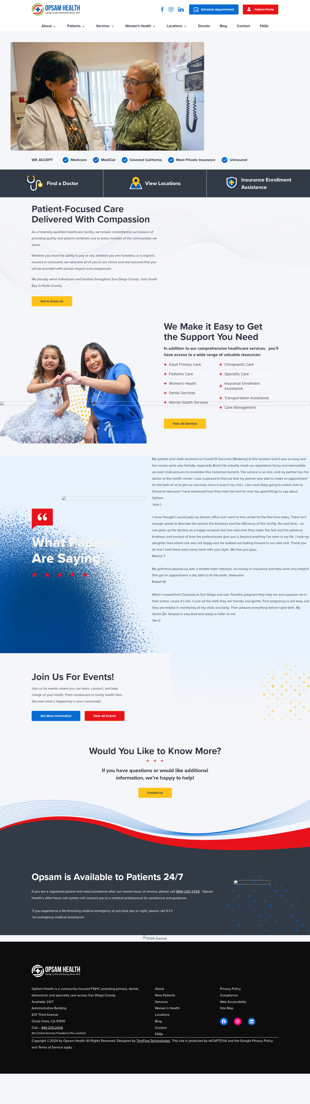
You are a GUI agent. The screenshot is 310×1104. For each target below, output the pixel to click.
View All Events (104, 716)
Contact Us (155, 792)
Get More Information (55, 716)
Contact (243, 26)
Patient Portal (264, 9)
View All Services (185, 423)
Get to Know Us (51, 301)
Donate (204, 26)
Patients (74, 26)
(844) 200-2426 (188, 891)
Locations (174, 26)
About (47, 26)
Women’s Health (138, 26)
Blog (223, 26)
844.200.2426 (52, 1027)
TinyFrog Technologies (153, 1040)
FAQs (264, 26)
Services (102, 26)
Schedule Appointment (217, 9)
